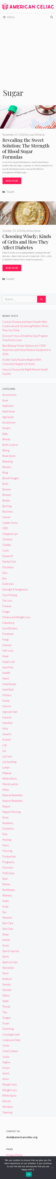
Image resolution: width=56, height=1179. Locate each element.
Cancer (6, 517)
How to (6, 706)
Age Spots (8, 417)
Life (4, 745)
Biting (5, 450)
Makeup (6, 773)
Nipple (6, 806)
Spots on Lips (10, 962)
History (6, 695)
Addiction (8, 405)
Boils (5, 483)
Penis (5, 845)
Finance (6, 606)
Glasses (7, 645)
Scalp (5, 906)
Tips (4, 1012)
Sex (4, 912)
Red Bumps (8, 889)
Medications (9, 778)
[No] (52, 1167)
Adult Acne (8, 411)
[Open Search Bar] (51, 17)
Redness (7, 895)
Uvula (5, 1056)
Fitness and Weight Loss (16, 617)
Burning (7, 506)
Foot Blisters (9, 628)
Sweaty (6, 984)
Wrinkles (7, 1106)
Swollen (7, 989)
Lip (4, 750)
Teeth (5, 1001)
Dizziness (8, 567)
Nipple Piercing (11, 811)
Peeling (6, 839)
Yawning (7, 1112)
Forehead (7, 633)
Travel (5, 1023)
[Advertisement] (28, 51)
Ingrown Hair (10, 711)
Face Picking (9, 595)
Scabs (5, 900)
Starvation (8, 967)
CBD (5, 528)
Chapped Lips (10, 533)
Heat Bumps (9, 684)
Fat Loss (7, 600)
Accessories (9, 394)
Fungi (5, 639)
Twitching (8, 1028)
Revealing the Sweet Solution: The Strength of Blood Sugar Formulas (25, 148)
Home (5, 700)
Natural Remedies (12, 795)
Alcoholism (8, 422)
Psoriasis (7, 867)
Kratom (6, 739)
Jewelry (7, 734)
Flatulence (8, 622)
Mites (5, 789)
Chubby (6, 544)
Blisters (7, 467)
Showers (7, 917)
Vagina (6, 1062)
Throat (6, 1006)
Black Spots (9, 455)
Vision (6, 1067)
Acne (5, 400)
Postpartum (9, 856)
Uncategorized (10, 1034)
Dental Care (9, 561)
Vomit (5, 1073)
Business (7, 511)
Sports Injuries (10, 951)
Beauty (6, 439)
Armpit (6, 428)
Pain (4, 834)
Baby (5, 433)
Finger (6, 611)
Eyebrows (8, 583)
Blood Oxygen (10, 478)
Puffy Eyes (8, 873)
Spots (5, 956)
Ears (4, 572)
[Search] (41, 299)
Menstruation (10, 784)
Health (10, 191)
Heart (5, 678)
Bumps (6, 500)
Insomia (6, 717)
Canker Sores (10, 522)
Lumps (6, 767)
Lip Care (7, 756)
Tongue (6, 1017)
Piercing (7, 850)
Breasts (6, 494)
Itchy (5, 728)
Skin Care (7, 923)
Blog (5, 472)
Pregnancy (8, 862)
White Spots (9, 1095)
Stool (5, 973)
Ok (28, 1174)
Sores (5, 945)
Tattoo (6, 995)
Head (5, 656)
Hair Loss (7, 650)
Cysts (5, 550)
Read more (12, 180)
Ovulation (8, 828)
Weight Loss (9, 1090)
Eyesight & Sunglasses (15, 589)
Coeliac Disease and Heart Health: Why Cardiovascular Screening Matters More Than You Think (25, 326)
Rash (5, 878)
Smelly (6, 939)
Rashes (6, 884)
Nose (5, 817)
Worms (6, 1101)
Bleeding (7, 461)
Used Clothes (10, 1051)
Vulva (5, 1078)
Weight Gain (9, 1084)
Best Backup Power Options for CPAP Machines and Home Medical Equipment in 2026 (26, 350)
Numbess (7, 823)
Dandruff (7, 556)
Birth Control (10, 444)
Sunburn (7, 978)
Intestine (7, 722)
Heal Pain (7, 667)
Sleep (5, 934)
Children (7, 539)
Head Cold (8, 661)
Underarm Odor (11, 1040)
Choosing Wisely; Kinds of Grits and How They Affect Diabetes (26, 241)
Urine (5, 1045)
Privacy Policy (14, 1155)
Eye (4, 578)
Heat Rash (8, 689)
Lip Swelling (9, 761)
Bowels (6, 489)
